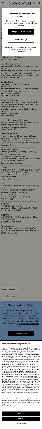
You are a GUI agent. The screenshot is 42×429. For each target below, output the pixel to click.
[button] (37, 10)
